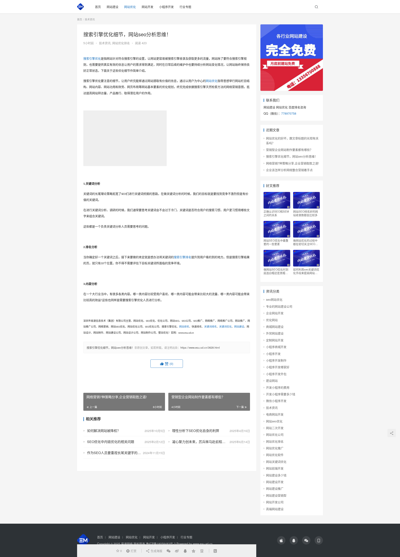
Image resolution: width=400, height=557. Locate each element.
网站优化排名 (121, 43)
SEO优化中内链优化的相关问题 (110, 441)
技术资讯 (105, 43)
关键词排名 (210, 326)
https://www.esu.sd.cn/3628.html (200, 347)
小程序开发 (166, 7)
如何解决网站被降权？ (103, 430)
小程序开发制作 (276, 360)
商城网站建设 (275, 326)
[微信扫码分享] (168, 550)
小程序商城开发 (276, 347)
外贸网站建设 (275, 333)
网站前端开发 (275, 468)
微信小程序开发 (276, 401)
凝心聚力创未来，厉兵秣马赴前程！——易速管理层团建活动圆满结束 (211, 441)
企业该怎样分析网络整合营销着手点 (289, 170)
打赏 (130, 550)
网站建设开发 (275, 482)
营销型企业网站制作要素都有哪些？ (289, 150)
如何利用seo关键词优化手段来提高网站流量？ (306, 271)
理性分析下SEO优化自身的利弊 (195, 430)
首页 (98, 7)
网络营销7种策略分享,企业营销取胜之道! (292, 163)
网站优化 (130, 7)
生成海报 (156, 551)
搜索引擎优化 (92, 58)
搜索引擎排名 (182, 257)
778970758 (288, 113)
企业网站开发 (275, 313)
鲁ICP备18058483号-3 (161, 544)
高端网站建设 (275, 509)
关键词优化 (225, 326)
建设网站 (272, 380)
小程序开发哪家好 (277, 367)
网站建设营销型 (276, 495)
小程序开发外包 (276, 374)
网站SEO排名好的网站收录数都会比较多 (305, 213)
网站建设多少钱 (276, 475)
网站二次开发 (275, 428)
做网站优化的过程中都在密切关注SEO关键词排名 (305, 242)
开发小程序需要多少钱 (280, 394)
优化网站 (272, 320)
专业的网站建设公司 (279, 306)
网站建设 (112, 7)
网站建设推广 (275, 488)
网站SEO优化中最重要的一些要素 (276, 242)
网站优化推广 (275, 448)
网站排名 (184, 326)
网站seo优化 (274, 421)
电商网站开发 (275, 414)
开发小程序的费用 (277, 387)
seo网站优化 (274, 299)
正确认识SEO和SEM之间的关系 (276, 213)
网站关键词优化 (276, 461)
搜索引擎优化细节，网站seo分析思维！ (110, 347)
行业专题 (185, 7)
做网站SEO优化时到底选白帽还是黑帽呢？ (276, 271)
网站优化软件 (275, 455)
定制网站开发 (275, 340)
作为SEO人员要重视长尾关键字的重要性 (117, 452)
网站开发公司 (275, 502)
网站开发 (147, 7)
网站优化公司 (275, 434)
